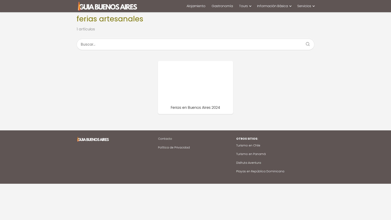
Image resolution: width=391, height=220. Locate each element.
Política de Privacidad (174, 147)
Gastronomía (222, 6)
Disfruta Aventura (248, 163)
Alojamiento (196, 6)
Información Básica (272, 6)
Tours (243, 6)
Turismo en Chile (248, 145)
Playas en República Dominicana (260, 171)
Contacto (165, 139)
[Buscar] (306, 43)
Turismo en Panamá (251, 154)
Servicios (304, 6)
